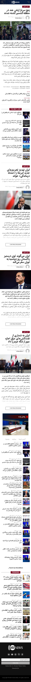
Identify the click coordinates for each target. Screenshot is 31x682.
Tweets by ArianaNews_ (15, 568)
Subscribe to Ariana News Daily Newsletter (15, 667)
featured (6, 87)
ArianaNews (14, 87)
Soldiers (15, 88)
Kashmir (22, 88)
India (27, 88)
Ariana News (18, 18)
